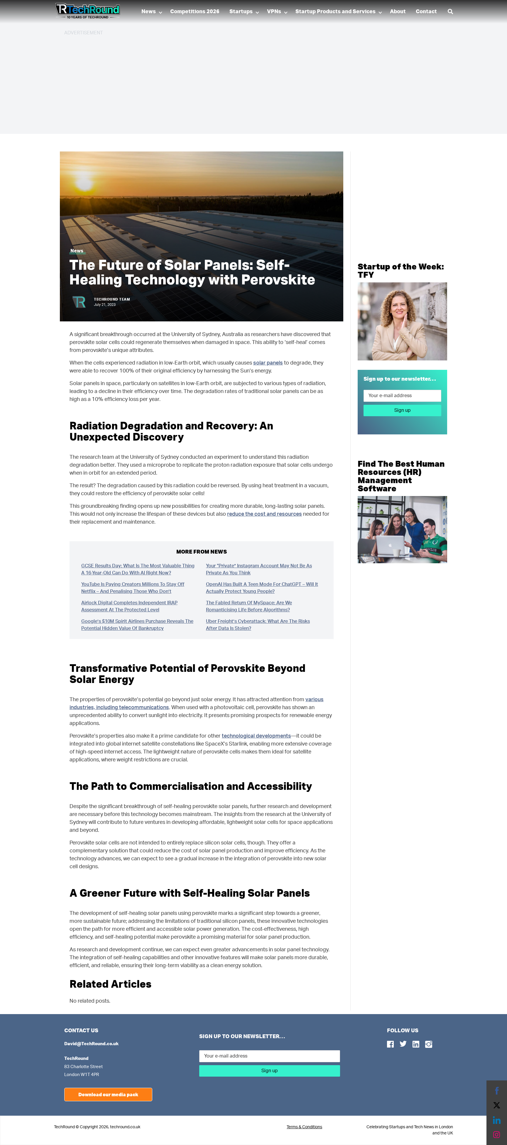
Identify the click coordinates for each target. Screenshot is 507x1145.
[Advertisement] (240, 82)
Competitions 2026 (194, 11)
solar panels (268, 363)
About (398, 11)
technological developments (256, 736)
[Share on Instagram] (496, 1134)
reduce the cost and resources (264, 514)
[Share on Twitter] (496, 1105)
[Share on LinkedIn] (496, 1120)
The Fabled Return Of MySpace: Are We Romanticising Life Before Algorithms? (249, 606)
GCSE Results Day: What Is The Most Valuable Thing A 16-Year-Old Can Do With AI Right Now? (138, 569)
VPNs (274, 11)
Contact (426, 11)
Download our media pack (108, 1094)
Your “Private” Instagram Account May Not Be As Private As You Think (259, 569)
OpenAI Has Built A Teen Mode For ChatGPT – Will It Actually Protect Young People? (262, 588)
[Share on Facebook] (496, 1090)
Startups (241, 11)
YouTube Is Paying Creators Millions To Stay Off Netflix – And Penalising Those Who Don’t (132, 588)
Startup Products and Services (335, 11)
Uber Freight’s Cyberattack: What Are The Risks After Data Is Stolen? (258, 625)
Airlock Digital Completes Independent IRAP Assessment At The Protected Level (129, 606)
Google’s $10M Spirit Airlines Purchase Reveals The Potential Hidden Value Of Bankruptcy (137, 625)
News (148, 11)
